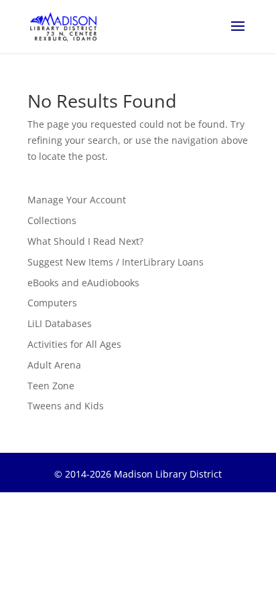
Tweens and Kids (65, 405)
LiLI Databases (59, 323)
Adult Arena (54, 365)
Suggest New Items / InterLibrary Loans (115, 262)
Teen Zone (50, 385)
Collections (51, 220)
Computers (52, 302)
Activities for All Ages (74, 344)
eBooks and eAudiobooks (83, 282)
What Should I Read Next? (85, 241)
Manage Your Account (76, 199)
